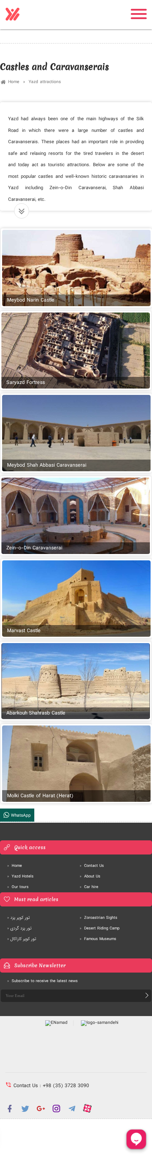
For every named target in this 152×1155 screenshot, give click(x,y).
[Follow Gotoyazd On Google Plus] (40, 1108)
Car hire (89, 887)
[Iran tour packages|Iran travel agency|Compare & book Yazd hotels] (12, 14)
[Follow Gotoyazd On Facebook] (9, 1108)
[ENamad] (57, 1023)
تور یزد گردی (19, 928)
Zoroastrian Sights (98, 918)
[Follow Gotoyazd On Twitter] (25, 1108)
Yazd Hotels (20, 876)
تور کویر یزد (18, 918)
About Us (90, 876)
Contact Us (92, 866)
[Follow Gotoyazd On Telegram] (72, 1108)
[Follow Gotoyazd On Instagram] (56, 1108)
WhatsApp (20, 815)
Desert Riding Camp (99, 928)
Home (13, 81)
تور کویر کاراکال (21, 939)
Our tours (18, 887)
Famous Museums (98, 939)
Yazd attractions (45, 81)
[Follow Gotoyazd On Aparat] (87, 1108)
